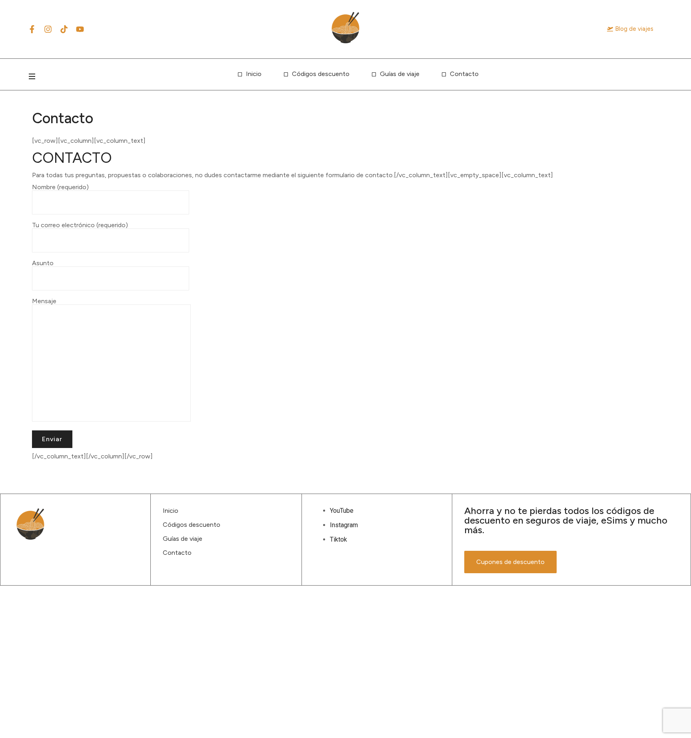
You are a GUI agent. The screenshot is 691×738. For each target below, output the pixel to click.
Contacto (464, 74)
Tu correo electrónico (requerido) (80, 225)
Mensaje (44, 301)
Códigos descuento (320, 74)
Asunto (43, 263)
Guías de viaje (399, 74)
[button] (630, 29)
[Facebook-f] (32, 29)
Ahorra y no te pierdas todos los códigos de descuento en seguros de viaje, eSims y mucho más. (565, 520)
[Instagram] (48, 29)
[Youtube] (80, 29)
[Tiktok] (64, 29)
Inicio (254, 74)
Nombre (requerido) (60, 187)
